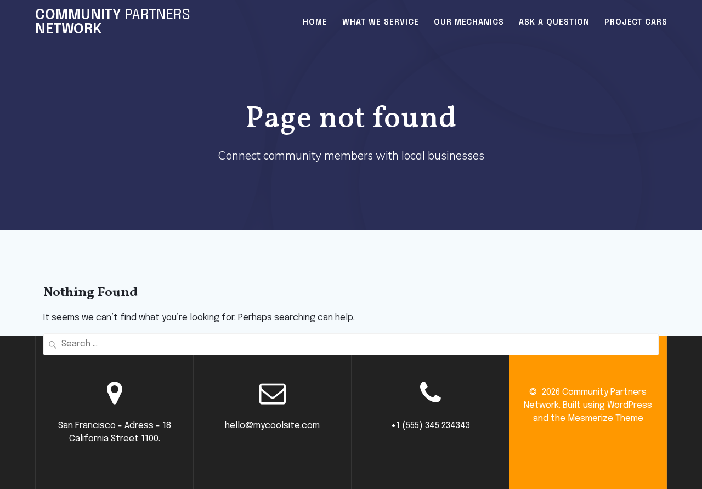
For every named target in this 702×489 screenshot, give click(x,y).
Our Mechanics (469, 22)
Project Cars (635, 22)
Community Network (112, 23)
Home (315, 22)
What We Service (380, 22)
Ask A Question (554, 22)
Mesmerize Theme (605, 418)
